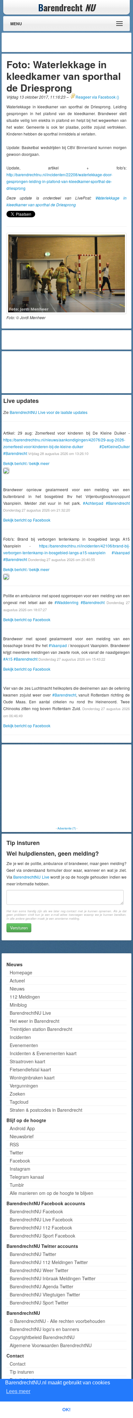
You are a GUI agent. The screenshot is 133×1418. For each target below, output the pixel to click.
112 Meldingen (25, 996)
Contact (18, 1363)
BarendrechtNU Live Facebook (41, 1219)
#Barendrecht (15, 453)
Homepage (21, 972)
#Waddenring (66, 602)
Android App (22, 1128)
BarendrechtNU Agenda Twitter (41, 1286)
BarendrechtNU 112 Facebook (41, 1227)
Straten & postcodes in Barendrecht (46, 1110)
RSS (14, 1144)
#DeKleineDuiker (114, 446)
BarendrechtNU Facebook (36, 1211)
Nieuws (17, 988)
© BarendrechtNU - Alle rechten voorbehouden (57, 1321)
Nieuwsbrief (22, 1136)
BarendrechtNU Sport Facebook (42, 1235)
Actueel (17, 980)
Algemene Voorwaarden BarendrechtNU (51, 1345)
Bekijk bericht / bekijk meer (26, 463)
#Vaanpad (121, 552)
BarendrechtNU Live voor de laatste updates (48, 412)
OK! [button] (66, 1409)
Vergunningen (24, 1085)
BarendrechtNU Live (31, 877)
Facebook (20, 1160)
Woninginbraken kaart (32, 1077)
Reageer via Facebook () (97, 97)
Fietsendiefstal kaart (30, 1069)
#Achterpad (93, 503)
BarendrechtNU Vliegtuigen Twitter (45, 1294)
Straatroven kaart (27, 1061)
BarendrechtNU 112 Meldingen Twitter (49, 1262)
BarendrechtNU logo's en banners (44, 1329)
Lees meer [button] (18, 1391)
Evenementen (24, 1045)
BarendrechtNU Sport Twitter (39, 1302)
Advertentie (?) (66, 828)
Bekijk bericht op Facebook (26, 520)
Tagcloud (19, 1102)
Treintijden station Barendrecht (41, 1029)
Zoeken (17, 1093)
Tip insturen (22, 1372)
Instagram (20, 1168)
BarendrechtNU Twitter (33, 1254)
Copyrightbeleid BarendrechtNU (42, 1337)
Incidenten (20, 1037)
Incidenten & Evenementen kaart (43, 1053)
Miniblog (18, 1004)
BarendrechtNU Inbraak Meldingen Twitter (53, 1278)
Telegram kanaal (27, 1177)
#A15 (8, 659)
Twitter (16, 1152)
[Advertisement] (78, 42)
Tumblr (17, 1185)
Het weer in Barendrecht (34, 1021)
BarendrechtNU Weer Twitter (39, 1270)
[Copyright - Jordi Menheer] (66, 273)
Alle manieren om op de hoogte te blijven (51, 1193)
